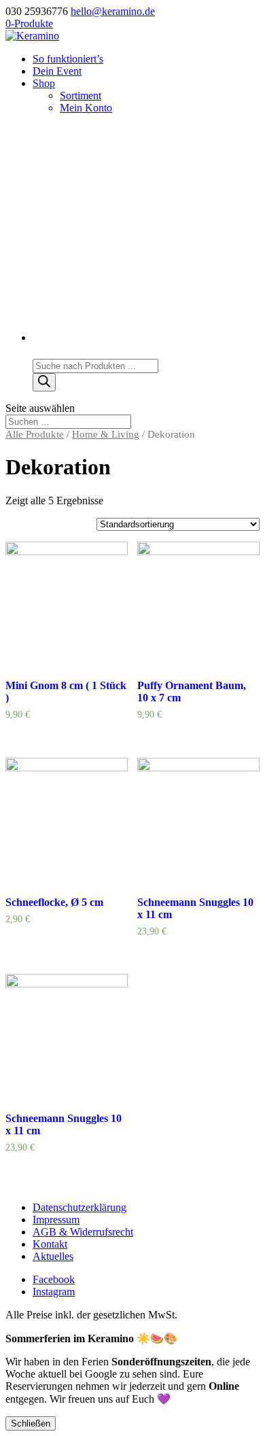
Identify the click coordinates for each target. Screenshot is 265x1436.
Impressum (56, 1219)
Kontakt (50, 1244)
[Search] (44, 382)
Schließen (30, 1423)
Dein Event (57, 71)
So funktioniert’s (68, 59)
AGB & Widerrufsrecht (83, 1232)
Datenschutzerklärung (79, 1207)
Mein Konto (86, 107)
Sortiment (80, 95)
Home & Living (105, 434)
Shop (44, 83)
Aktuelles (53, 1256)
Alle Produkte (34, 434)
